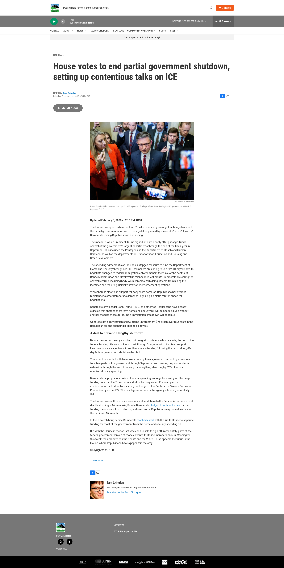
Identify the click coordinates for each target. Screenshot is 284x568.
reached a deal (145, 420)
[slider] (67, 21)
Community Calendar (140, 31)
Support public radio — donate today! (142, 37)
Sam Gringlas (69, 93)
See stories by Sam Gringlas (123, 492)
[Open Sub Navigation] (73, 31)
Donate (226, 7)
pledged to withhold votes (165, 405)
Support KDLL (167, 31)
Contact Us (119, 525)
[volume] (62, 21)
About (67, 31)
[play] (54, 21)
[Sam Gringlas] (97, 490)
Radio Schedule (99, 31)
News (80, 31)
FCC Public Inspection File (125, 531)
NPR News (58, 55)
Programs (118, 31)
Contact (55, 31)
